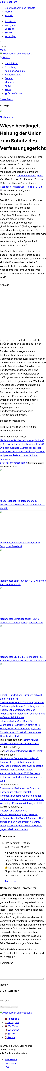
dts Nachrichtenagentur (30, 175)
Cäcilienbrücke (31, 743)
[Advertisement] (23, 312)
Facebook (10, 21)
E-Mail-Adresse (9, 990)
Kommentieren (19, 462)
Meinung (10, 82)
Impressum (11, 1059)
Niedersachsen (13, 74)
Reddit (30, 186)
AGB (7, 1066)
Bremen (9, 78)
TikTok (8, 32)
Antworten (11, 881)
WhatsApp (10, 36)
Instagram (10, 25)
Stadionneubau (14, 743)
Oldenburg (10, 67)
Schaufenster (15, 93)
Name (4, 984)
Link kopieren (38, 463)
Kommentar (7, 963)
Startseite (5, 462)
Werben (9, 11)
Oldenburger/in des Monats (20, 8)
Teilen (30, 463)
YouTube (9, 29)
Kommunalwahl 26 (15, 70)
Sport (8, 89)
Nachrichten (11, 63)
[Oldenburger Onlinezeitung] (16, 1012)
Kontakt (9, 15)
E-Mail (39, 186)
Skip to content (8, 1)
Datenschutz (12, 1063)
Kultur (8, 85)
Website (4, 1000)
